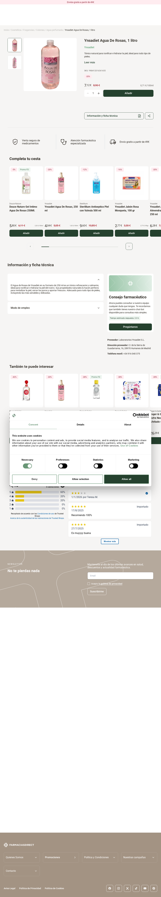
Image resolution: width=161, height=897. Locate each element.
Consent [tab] (33, 424)
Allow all (126, 479)
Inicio (6, 30)
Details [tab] (80, 424)
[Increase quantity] (98, 93)
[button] (61, 857)
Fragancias (28, 30)
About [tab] (127, 424)
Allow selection (80, 479)
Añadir (26, 233)
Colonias (40, 30)
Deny (34, 479)
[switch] (62, 465)
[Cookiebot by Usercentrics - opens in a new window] (135, 415)
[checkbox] (88, 583)
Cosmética (16, 30)
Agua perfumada (54, 30)
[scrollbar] (79, 247)
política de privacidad (111, 583)
